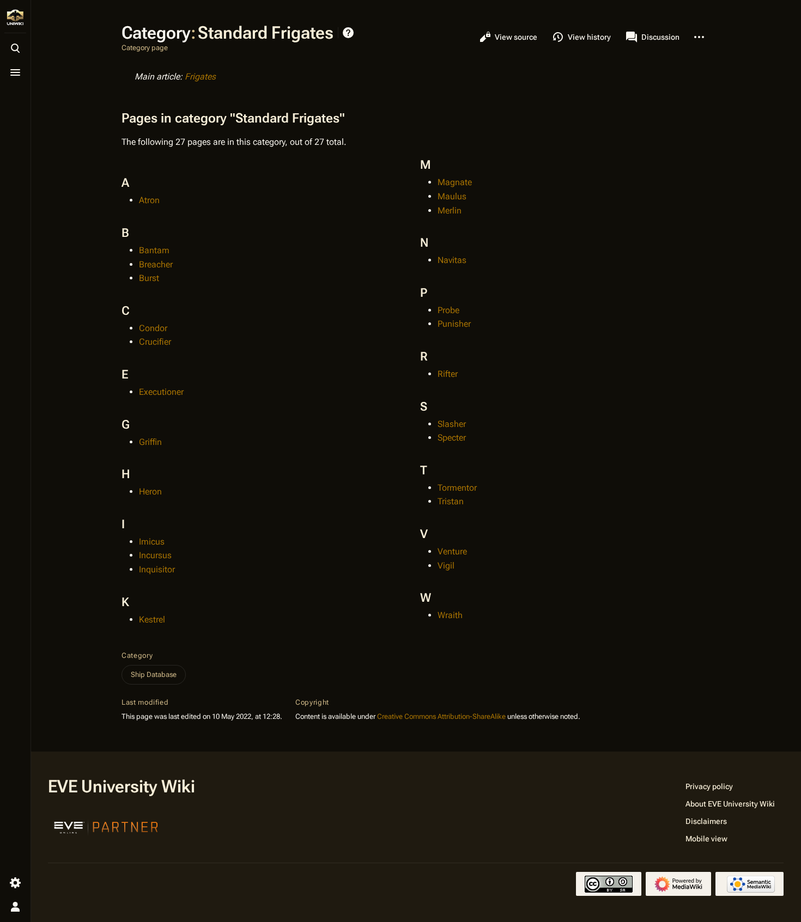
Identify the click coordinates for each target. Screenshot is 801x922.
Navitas (452, 260)
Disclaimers (706, 821)
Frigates (200, 76)
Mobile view (706, 838)
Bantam (154, 250)
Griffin (150, 442)
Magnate (455, 182)
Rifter (448, 374)
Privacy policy (709, 786)
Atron (149, 200)
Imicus (152, 541)
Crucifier (155, 342)
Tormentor (457, 488)
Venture (452, 551)
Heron (150, 491)
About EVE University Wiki (730, 803)
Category (137, 655)
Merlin (450, 210)
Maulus (452, 196)
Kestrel (152, 619)
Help (348, 32)
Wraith (450, 615)
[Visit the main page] (15, 17)
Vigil (446, 565)
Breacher (156, 264)
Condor (153, 328)
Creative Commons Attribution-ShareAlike (441, 716)
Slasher (452, 424)
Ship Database (154, 674)
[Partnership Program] (106, 826)
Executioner (161, 392)
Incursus (155, 555)
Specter (452, 437)
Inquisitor (157, 569)
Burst (149, 278)
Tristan (451, 501)
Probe (448, 310)
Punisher (454, 324)
